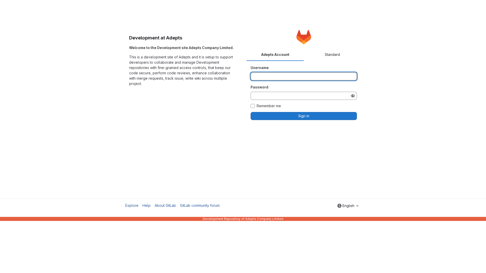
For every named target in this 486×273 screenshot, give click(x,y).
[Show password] (353, 96)
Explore (131, 205)
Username (260, 67)
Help (147, 205)
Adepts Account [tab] (275, 54)
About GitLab (165, 205)
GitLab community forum (200, 205)
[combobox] (348, 206)
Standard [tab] (332, 54)
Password (259, 87)
